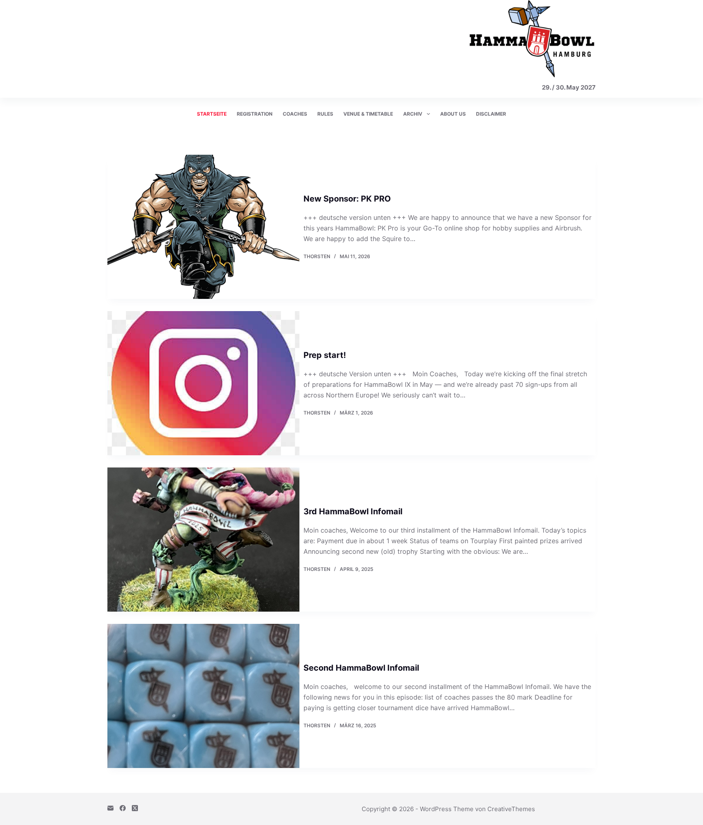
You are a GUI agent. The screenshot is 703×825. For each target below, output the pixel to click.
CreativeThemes (511, 809)
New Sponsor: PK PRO (347, 199)
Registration (255, 114)
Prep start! (324, 355)
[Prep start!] (203, 383)
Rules (325, 114)
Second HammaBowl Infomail (361, 668)
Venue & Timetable (368, 114)
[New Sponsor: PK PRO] (203, 227)
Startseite (212, 114)
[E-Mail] (110, 808)
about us (453, 114)
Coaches (295, 114)
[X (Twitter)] (135, 808)
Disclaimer (491, 114)
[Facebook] (123, 808)
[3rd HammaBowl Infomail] (203, 539)
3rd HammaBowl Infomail (352, 511)
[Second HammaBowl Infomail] (203, 696)
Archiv (412, 114)
